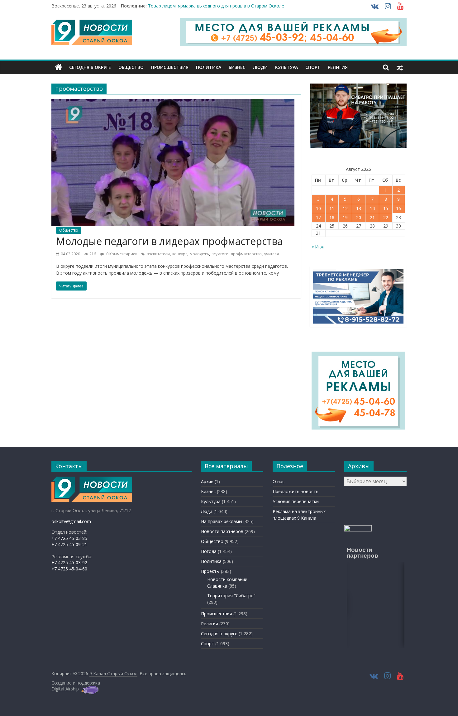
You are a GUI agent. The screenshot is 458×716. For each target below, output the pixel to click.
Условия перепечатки (296, 501)
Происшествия (169, 67)
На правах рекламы (221, 521)
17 (318, 217)
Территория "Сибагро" (231, 595)
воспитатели (158, 254)
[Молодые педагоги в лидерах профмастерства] (172, 102)
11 (331, 208)
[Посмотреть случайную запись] (400, 67)
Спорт (312, 67)
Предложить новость (295, 491)
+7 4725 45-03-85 (69, 538)
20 (358, 217)
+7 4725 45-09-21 (69, 544)
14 (372, 208)
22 (385, 217)
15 (385, 208)
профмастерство (246, 254)
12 (345, 208)
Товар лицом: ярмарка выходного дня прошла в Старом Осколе (216, 6)
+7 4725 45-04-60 (69, 569)
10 (318, 208)
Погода (209, 551)
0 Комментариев (121, 254)
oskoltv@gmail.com (71, 521)
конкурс (179, 254)
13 (358, 208)
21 (372, 217)
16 (398, 208)
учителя (271, 254)
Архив (207, 481)
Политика (208, 67)
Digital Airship (65, 689)
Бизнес (237, 67)
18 (331, 217)
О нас (278, 481)
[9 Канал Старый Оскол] (58, 67)
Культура (286, 67)
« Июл (318, 247)
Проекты (210, 571)
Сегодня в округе (90, 67)
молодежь (199, 254)
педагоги (220, 254)
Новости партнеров (222, 531)
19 (345, 217)
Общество (131, 67)
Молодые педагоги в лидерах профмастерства (169, 241)
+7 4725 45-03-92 (69, 562)
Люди (260, 67)
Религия (338, 67)
